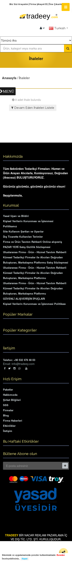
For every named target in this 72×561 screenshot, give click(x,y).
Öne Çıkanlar (56, 4)
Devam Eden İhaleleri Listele (33, 108)
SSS (5, 405)
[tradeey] (42, 28)
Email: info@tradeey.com (19, 364)
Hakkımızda (10, 395)
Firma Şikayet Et (38, 4)
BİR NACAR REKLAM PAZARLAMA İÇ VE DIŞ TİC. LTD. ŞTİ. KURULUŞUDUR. (36, 537)
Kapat (24, 558)
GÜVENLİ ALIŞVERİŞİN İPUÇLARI (24, 298)
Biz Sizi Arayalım (19, 4)
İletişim (7, 431)
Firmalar (8, 410)
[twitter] (9, 368)
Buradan (61, 555)
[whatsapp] (20, 368)
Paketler (8, 389)
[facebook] (4, 368)
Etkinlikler (9, 426)
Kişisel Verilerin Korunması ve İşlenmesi (28, 221)
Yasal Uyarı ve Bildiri (16, 216)
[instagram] (14, 368)
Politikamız (10, 226)
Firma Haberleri (12, 420)
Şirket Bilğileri (12, 400)
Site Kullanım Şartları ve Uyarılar (23, 231)
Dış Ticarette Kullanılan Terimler (23, 236)
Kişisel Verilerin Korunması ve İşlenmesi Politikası (34, 304)
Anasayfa (9, 78)
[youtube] (26, 368)
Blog (6, 415)
